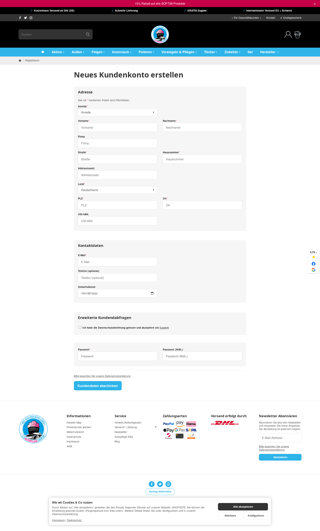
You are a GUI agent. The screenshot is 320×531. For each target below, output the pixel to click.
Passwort (83, 349)
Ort (165, 198)
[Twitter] (25, 17)
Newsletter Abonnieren (278, 416)
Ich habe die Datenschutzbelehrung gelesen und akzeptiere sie (125, 327)
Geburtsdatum (86, 287)
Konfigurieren (256, 515)
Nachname (169, 121)
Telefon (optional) (88, 271)
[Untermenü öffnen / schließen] (155, 427)
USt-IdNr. (83, 214)
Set (250, 51)
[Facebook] (20, 17)
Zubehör (231, 51)
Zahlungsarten (175, 416)
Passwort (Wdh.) (173, 349)
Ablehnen (230, 515)
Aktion (57, 51)
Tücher (209, 51)
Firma (81, 136)
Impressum (58, 520)
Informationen (79, 416)
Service (120, 416)
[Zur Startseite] (160, 34)
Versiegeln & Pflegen (177, 51)
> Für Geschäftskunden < (246, 17)
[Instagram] (30, 17)
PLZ (80, 198)
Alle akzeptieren (243, 506)
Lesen (164, 327)
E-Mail (82, 255)
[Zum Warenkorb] (297, 34)
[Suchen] (88, 34)
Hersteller (268, 51)
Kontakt (270, 17)
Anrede (82, 106)
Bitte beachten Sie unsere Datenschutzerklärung (102, 376)
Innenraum (120, 51)
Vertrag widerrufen (160, 491)
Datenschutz (74, 520)
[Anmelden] (288, 34)
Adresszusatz (86, 168)
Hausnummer (171, 152)
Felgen (97, 51)
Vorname (83, 121)
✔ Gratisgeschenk (290, 17)
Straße (82, 152)
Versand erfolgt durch (229, 416)
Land (81, 184)
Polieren (145, 51)
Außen (77, 51)
